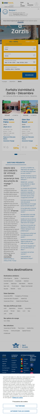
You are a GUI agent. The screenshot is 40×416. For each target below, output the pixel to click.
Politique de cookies (17, 397)
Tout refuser (20, 406)
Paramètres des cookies (20, 401)
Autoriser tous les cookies (20, 411)
